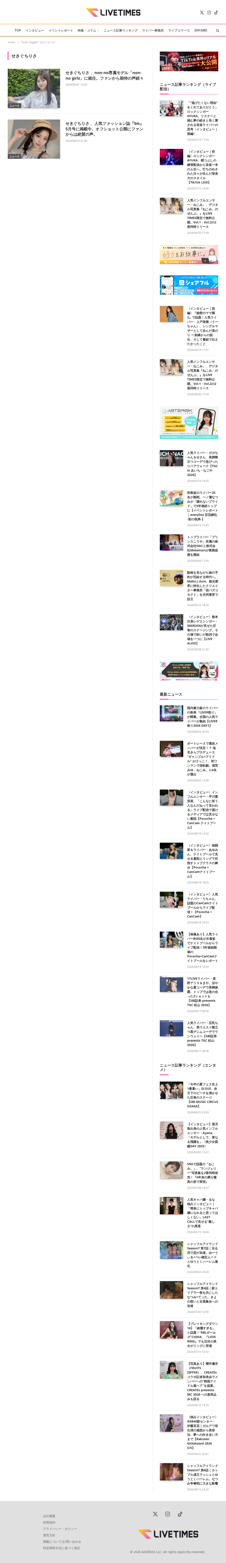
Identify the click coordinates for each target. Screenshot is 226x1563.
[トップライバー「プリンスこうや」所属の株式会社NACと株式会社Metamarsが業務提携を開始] (171, 542)
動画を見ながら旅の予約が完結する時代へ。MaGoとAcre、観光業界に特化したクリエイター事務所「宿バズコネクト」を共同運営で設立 (202, 585)
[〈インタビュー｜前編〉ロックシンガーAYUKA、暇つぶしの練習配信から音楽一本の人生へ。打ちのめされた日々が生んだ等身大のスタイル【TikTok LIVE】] (171, 157)
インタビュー (35, 30)
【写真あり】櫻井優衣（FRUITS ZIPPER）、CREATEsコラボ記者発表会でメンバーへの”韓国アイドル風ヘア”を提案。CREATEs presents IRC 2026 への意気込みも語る (202, 1381)
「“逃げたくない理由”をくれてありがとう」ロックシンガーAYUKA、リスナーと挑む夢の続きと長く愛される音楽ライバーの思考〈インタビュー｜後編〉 (202, 118)
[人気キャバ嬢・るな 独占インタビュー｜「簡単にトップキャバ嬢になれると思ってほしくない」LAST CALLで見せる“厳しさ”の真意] (171, 1206)
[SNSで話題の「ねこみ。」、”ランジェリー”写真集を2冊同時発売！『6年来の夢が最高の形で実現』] (171, 1170)
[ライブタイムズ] (113, 12)
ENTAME (200, 30)
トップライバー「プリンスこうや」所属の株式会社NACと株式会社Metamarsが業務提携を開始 (202, 546)
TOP (18, 30)
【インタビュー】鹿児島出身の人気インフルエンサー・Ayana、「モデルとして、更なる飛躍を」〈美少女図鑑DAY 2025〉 (202, 1135)
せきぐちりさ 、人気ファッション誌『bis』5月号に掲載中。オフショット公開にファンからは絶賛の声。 (105, 129)
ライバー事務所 (153, 30)
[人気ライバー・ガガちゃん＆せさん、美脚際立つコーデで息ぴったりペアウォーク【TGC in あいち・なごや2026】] (171, 458)
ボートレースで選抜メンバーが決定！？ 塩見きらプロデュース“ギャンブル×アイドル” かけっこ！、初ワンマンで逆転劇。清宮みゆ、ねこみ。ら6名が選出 (202, 758)
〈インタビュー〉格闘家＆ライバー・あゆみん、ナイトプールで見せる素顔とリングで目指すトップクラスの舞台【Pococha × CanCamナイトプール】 (202, 860)
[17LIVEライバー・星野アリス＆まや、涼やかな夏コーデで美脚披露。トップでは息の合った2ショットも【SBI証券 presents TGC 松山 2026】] (171, 984)
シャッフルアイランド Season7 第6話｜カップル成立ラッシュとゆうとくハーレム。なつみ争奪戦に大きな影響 (202, 1474)
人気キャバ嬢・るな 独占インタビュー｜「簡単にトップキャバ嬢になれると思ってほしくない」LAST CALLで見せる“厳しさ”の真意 (202, 1212)
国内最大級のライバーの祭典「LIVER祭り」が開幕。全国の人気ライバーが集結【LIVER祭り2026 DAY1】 (202, 717)
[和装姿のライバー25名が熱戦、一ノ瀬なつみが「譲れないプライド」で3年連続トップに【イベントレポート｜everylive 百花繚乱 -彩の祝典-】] (171, 498)
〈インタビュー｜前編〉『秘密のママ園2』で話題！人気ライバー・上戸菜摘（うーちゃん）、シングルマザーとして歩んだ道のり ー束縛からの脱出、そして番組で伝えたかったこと (202, 326)
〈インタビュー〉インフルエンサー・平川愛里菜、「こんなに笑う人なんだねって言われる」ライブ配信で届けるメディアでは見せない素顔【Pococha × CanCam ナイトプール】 (202, 809)
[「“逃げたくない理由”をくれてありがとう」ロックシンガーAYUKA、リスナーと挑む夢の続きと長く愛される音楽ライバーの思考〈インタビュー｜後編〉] (171, 108)
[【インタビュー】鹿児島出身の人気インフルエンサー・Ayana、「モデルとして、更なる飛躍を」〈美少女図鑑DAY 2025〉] (171, 1130)
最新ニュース (171, 694)
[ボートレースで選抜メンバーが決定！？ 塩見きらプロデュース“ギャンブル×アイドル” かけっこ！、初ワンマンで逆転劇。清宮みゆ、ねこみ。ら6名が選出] (171, 749)
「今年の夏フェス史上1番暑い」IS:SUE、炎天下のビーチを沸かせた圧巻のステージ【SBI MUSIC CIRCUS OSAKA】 (202, 1095)
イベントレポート (61, 30)
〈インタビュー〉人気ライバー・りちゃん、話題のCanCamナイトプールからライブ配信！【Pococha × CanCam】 (202, 905)
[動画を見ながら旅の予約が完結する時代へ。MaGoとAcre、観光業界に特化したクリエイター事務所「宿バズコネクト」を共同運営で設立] (171, 578)
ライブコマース (179, 30)
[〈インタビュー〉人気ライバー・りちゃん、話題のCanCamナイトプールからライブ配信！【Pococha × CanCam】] (171, 900)
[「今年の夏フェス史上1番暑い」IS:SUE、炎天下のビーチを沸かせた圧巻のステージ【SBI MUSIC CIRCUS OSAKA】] (171, 1090)
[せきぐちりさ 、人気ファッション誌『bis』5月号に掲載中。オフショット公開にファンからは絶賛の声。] (34, 139)
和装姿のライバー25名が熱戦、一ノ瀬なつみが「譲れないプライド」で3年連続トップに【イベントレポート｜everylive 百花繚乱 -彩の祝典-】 (202, 505)
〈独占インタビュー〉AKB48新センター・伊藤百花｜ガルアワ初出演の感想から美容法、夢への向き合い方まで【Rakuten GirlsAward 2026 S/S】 (202, 1432)
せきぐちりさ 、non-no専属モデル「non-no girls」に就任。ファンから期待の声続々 (105, 75)
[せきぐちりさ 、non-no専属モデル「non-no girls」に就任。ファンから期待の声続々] (34, 88)
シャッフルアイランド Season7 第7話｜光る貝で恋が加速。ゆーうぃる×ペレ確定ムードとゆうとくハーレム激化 (202, 1255)
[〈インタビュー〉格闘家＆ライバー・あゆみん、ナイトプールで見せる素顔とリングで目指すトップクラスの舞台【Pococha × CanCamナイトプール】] (171, 851)
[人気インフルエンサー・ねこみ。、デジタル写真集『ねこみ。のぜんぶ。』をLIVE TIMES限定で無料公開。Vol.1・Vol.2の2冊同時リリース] (171, 206)
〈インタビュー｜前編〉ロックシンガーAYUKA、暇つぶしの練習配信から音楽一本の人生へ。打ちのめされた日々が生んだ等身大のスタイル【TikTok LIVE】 (202, 166)
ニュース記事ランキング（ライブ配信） (188, 86)
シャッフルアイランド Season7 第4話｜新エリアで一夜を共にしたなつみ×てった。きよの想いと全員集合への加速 (202, 1295)
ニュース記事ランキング (121, 30)
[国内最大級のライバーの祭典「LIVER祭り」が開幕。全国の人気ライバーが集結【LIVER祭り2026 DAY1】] (171, 713)
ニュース (14, 105)
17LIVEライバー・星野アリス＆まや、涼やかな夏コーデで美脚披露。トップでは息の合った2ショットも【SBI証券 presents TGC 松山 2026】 (202, 991)
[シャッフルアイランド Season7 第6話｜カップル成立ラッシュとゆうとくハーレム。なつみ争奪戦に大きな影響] (171, 1472)
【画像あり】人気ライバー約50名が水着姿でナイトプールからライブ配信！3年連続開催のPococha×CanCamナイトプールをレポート (202, 947)
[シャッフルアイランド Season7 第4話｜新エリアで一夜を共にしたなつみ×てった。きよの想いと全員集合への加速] (171, 1290)
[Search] (217, 30)
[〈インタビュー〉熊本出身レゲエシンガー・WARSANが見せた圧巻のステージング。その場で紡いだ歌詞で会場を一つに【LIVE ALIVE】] (171, 622)
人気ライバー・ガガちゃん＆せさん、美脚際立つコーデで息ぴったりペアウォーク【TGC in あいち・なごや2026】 (202, 464)
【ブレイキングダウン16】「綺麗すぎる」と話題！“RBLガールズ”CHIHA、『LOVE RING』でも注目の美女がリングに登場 (202, 1335)
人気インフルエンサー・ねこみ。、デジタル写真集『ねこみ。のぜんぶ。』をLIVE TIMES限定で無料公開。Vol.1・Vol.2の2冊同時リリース (202, 213)
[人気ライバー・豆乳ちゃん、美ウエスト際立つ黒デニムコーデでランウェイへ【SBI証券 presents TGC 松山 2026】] (171, 1028)
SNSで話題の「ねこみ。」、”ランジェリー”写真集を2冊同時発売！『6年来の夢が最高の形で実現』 (202, 1173)
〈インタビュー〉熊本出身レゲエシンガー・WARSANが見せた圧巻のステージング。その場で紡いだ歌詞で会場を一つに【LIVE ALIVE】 (202, 630)
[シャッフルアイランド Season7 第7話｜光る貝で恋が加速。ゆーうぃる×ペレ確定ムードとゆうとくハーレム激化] (171, 1250)
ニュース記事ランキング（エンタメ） (188, 1067)
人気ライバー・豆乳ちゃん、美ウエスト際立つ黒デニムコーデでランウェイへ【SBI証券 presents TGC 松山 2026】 (202, 1034)
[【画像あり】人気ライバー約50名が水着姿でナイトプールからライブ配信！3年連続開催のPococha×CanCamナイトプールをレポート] (171, 940)
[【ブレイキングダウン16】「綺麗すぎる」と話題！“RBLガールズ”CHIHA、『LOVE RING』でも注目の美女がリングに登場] (171, 1330)
